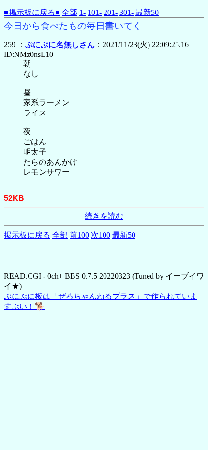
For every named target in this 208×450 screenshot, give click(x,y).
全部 (69, 12)
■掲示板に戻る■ (32, 12)
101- (95, 12)
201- (111, 12)
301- (126, 12)
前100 (79, 235)
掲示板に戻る (27, 235)
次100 (100, 235)
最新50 (147, 12)
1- (82, 12)
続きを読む (104, 216)
